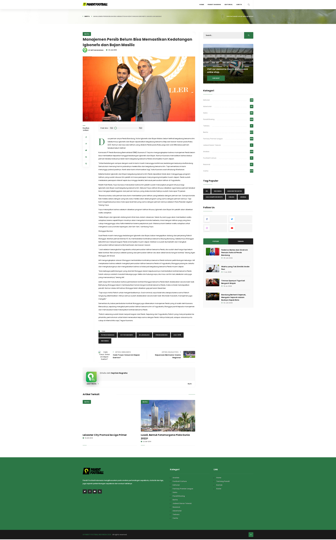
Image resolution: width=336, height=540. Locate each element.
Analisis (206, 151)
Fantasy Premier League (213, 139)
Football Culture (209, 158)
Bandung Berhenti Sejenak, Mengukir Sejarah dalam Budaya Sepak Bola (233, 297)
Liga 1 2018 (177, 335)
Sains (205, 113)
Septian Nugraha (119, 373)
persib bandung (162, 335)
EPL (207, 191)
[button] (86, 117)
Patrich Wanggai (107, 335)
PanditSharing (208, 119)
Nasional (206, 164)
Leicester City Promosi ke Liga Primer (105, 435)
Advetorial (207, 106)
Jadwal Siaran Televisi (212, 145)
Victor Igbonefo (126, 335)
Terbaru (206, 126)
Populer (216, 241)
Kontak (219, 485)
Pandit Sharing (214, 4)
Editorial (229, 4)
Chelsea (231, 197)
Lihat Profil (92, 384)
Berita (87, 16)
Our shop (216, 78)
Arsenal (243, 197)
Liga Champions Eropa (214, 197)
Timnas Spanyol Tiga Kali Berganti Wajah (233, 282)
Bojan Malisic (144, 335)
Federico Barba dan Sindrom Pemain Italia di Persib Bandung (234, 252)
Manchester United (234, 191)
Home (201, 4)
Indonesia (105, 341)
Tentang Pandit (223, 481)
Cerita (239, 4)
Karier (218, 489)
